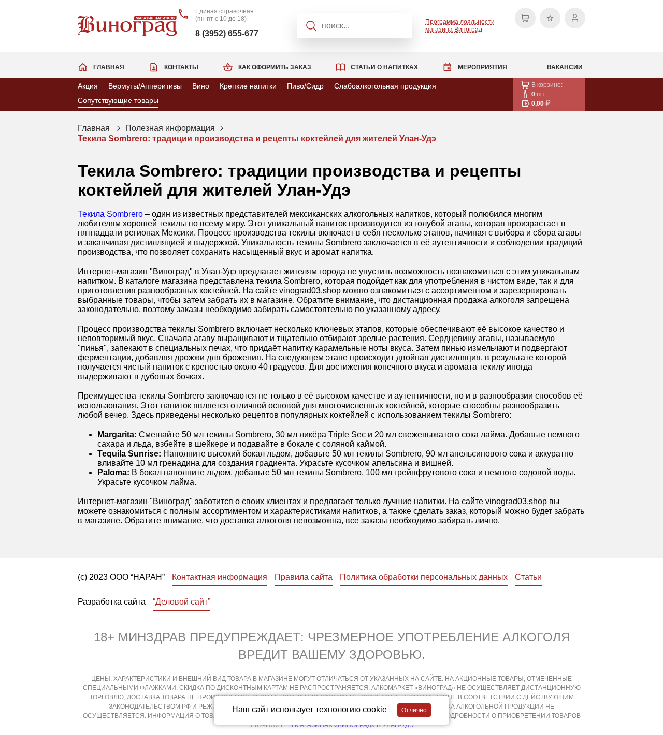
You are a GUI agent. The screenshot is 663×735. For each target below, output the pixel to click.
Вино (200, 86)
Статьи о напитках (384, 67)
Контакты (181, 67)
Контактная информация (219, 576)
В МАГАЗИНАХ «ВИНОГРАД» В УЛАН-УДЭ (351, 725)
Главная (108, 67)
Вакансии (565, 67)
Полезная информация (170, 128)
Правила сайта (304, 576)
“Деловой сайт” (181, 601)
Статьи (528, 576)
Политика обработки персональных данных (424, 576)
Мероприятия (482, 67)
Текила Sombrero (110, 214)
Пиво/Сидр (305, 86)
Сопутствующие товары (118, 100)
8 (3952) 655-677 (226, 33)
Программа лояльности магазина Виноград (460, 25)
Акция (88, 86)
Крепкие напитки (248, 86)
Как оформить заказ (274, 67)
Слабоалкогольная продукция (385, 86)
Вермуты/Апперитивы (145, 86)
